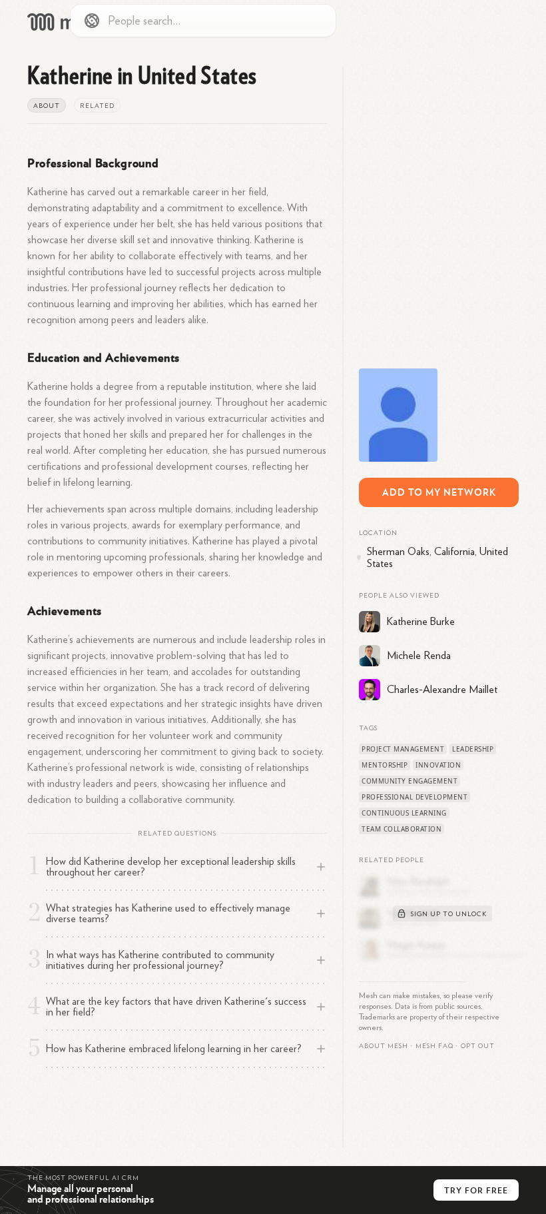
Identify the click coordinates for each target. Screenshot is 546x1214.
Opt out (478, 1046)
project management (403, 749)
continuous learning (404, 813)
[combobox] (203, 21)
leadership (472, 749)
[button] (434, 1046)
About (46, 106)
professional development (414, 797)
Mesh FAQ (434, 1046)
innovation (438, 765)
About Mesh (383, 1046)
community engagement (409, 781)
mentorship (385, 765)
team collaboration (401, 829)
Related (97, 106)
